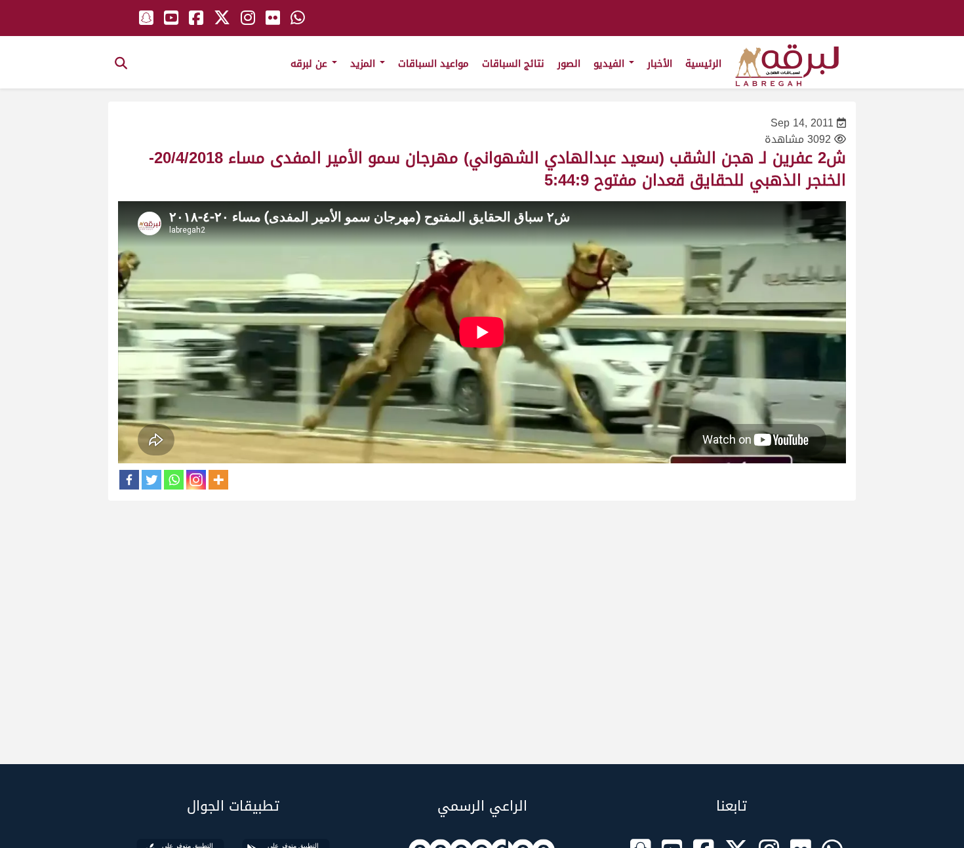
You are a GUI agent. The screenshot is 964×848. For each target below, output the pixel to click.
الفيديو (610, 63)
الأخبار (659, 63)
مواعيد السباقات (433, 63)
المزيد (364, 63)
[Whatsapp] (174, 480)
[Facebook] (129, 480)
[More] (218, 480)
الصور (568, 63)
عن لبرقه (311, 63)
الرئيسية (703, 63)
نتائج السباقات (513, 63)
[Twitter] (151, 480)
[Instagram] (196, 480)
